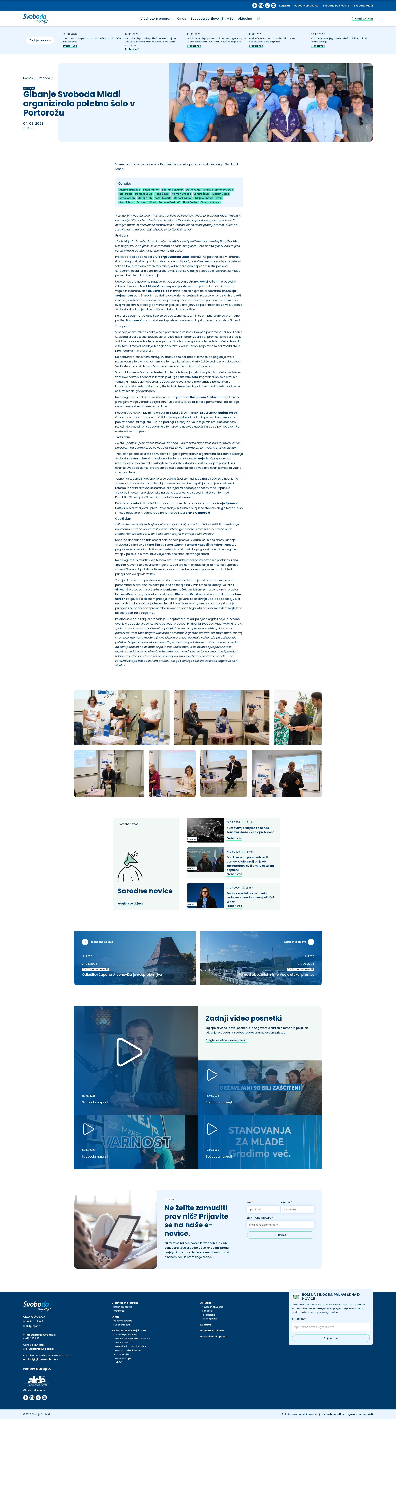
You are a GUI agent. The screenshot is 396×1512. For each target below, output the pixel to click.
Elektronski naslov (260, 1218)
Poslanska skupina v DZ (128, 1350)
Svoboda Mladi (363, 5)
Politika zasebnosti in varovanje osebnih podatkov (313, 1414)
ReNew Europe (123, 1358)
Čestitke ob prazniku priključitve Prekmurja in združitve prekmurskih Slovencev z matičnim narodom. (150, 42)
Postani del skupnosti (213, 1336)
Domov (28, 78)
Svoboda (43, 78)
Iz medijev (207, 1310)
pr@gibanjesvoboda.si (40, 1348)
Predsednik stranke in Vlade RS (132, 1338)
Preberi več (70, 45)
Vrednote (118, 1310)
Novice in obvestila (212, 1306)
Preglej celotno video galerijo (226, 1040)
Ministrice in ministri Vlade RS (131, 1346)
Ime (250, 1202)
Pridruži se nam (362, 18)
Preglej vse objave (130, 903)
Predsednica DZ (124, 1342)
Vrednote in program (156, 18)
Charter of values (34, 1390)
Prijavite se (331, 1338)
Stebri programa (122, 1306)
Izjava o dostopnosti (360, 1414)
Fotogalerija (208, 1314)
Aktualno (245, 18)
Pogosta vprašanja (306, 5)
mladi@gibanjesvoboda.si (42, 1359)
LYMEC (118, 1362)
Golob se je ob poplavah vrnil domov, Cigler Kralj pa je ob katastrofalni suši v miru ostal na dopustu (216, 40)
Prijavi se (280, 1235)
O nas (181, 18)
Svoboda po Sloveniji (336, 5)
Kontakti (284, 5)
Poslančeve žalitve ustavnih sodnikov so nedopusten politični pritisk (272, 40)
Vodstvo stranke (122, 1320)
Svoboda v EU (121, 1354)
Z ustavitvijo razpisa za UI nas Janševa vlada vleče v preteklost (250, 830)
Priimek (286, 1202)
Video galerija (209, 1318)
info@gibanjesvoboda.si (41, 1334)
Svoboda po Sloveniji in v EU (212, 18)
